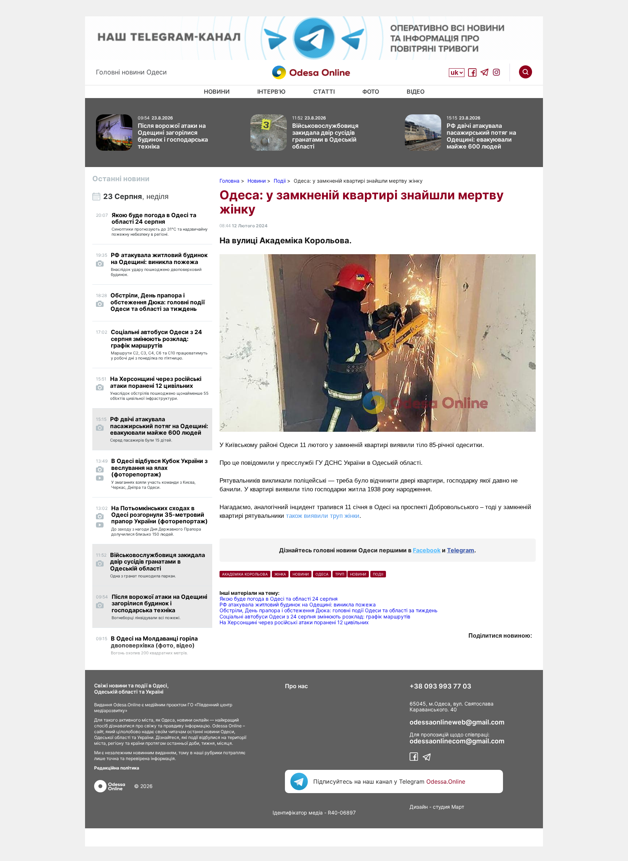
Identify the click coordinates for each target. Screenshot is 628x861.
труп (339, 574)
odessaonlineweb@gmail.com (457, 722)
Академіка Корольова (245, 574)
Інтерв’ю (271, 91)
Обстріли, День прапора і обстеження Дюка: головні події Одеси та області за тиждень (329, 610)
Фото (370, 91)
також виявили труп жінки (322, 515)
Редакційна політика (116, 768)
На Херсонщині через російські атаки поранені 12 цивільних (294, 622)
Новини (217, 91)
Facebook (426, 550)
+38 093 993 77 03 (440, 686)
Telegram (460, 550)
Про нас (296, 686)
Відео (415, 91)
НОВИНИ (301, 574)
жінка (280, 574)
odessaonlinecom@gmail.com (457, 741)
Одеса (322, 574)
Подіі (378, 574)
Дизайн (419, 807)
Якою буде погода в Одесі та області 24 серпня (279, 599)
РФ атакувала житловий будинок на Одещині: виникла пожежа (298, 604)
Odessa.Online (445, 781)
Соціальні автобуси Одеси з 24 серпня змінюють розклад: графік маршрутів (315, 616)
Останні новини (120, 178)
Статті (324, 91)
